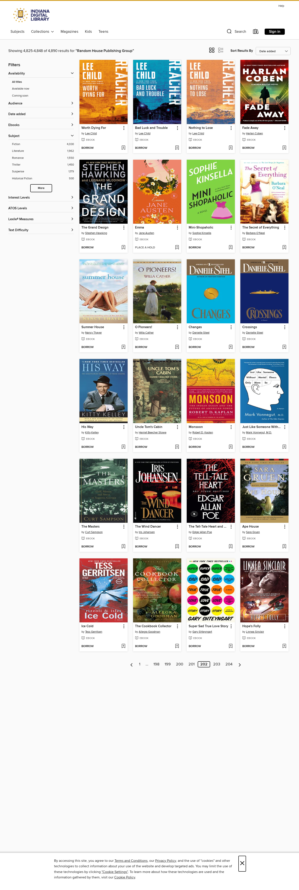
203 (216, 664)
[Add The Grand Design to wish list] (123, 248)
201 (191, 664)
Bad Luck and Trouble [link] (151, 128)
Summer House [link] (92, 327)
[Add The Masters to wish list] (123, 547)
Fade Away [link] (250, 128)
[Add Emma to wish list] (177, 248)
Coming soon (20, 95)
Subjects (18, 31)
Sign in (274, 31)
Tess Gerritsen (93, 632)
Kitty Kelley (92, 432)
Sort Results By (241, 51)
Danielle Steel (200, 332)
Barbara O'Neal (255, 233)
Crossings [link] (249, 327)
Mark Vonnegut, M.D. (259, 432)
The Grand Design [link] (95, 228)
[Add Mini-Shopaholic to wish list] (230, 248)
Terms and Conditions (131, 861)
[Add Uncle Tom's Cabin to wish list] (177, 447)
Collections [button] (41, 31)
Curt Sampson (94, 532)
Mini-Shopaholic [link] (201, 228)
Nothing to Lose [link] (201, 128)
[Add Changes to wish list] (230, 347)
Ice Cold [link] (87, 626)
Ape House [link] (250, 527)
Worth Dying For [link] (93, 128)
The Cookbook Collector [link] (153, 626)
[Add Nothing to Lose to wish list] (230, 148)
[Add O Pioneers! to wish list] (177, 347)
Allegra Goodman (149, 632)
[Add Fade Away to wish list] (284, 148)
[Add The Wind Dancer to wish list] (177, 547)
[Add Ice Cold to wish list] (123, 646)
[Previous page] (131, 664)
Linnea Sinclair (255, 632)
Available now (20, 88)
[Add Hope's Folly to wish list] (284, 646)
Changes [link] (195, 327)
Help (281, 6)
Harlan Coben (254, 133)
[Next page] (240, 664)
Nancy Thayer (93, 332)
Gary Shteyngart (202, 632)
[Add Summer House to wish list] (123, 347)
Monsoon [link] (196, 427)
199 (168, 664)
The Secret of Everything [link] (260, 228)
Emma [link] (139, 228)
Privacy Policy (165, 861)
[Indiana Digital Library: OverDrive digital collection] (31, 15)
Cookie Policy (124, 877)
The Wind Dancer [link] (148, 527)
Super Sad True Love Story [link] (208, 626)
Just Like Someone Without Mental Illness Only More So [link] (262, 427)
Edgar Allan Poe (202, 532)
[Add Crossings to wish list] (284, 347)
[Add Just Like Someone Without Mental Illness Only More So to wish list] (284, 447)
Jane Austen (146, 233)
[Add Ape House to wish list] (284, 547)
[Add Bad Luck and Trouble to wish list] (177, 148)
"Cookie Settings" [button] (115, 872)
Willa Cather (146, 332)
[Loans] (255, 32)
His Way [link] (87, 427)
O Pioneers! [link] (143, 327)
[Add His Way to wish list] (123, 447)
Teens (103, 31)
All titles (17, 82)
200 (179, 664)
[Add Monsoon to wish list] (230, 447)
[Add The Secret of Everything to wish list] (284, 248)
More (41, 188)
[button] (236, 32)
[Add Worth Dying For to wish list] (123, 148)
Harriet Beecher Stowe (152, 432)
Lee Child (91, 133)
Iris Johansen (147, 532)
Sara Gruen (253, 532)
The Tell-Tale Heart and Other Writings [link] (209, 527)
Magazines (69, 31)
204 (228, 664)
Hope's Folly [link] (251, 626)
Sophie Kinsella (201, 233)
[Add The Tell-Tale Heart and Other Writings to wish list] (230, 547)
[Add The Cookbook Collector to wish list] (177, 646)
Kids (88, 31)
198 (156, 664)
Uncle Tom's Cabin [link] (148, 427)
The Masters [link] (90, 527)
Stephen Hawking (96, 233)
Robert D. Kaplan (202, 432)
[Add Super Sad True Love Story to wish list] (230, 646)
